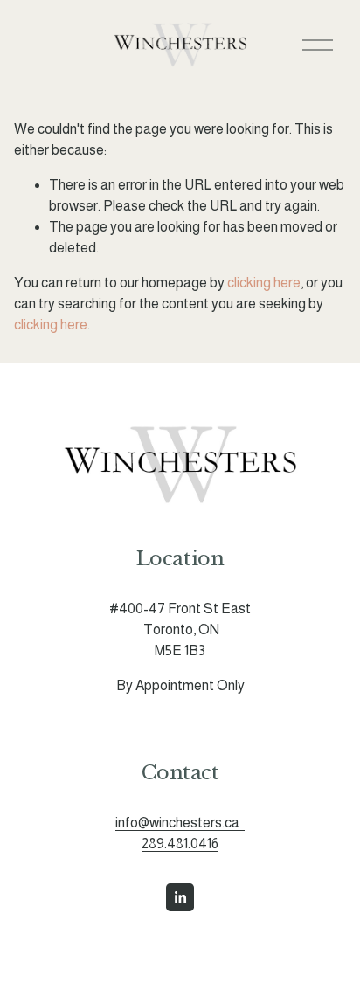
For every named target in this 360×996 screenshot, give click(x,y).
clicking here (264, 282)
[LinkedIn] (180, 897)
